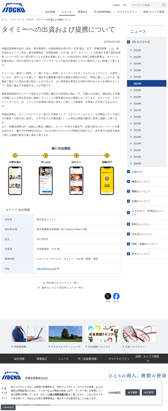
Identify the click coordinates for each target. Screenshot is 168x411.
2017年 (137, 110)
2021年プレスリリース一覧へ (63, 282)
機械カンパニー (141, 191)
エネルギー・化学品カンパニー (147, 213)
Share (116, 301)
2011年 (137, 150)
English (116, 5)
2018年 (137, 103)
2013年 (137, 137)
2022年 (137, 76)
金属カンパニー (141, 201)
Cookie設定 (8, 407)
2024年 (137, 63)
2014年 (137, 130)
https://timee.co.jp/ (46, 268)
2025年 (137, 57)
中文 (125, 5)
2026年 (137, 50)
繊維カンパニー (141, 181)
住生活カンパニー (142, 234)
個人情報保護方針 (59, 394)
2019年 (137, 97)
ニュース (138, 31)
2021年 (137, 83)
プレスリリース (141, 41)
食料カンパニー (141, 224)
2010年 (137, 156)
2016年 (137, 116)
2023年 (137, 70)
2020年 (137, 90)
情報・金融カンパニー (145, 243)
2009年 (137, 163)
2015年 (137, 123)
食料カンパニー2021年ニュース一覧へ (63, 287)
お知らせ (137, 171)
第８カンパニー (141, 253)
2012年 (137, 143)
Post (108, 301)
